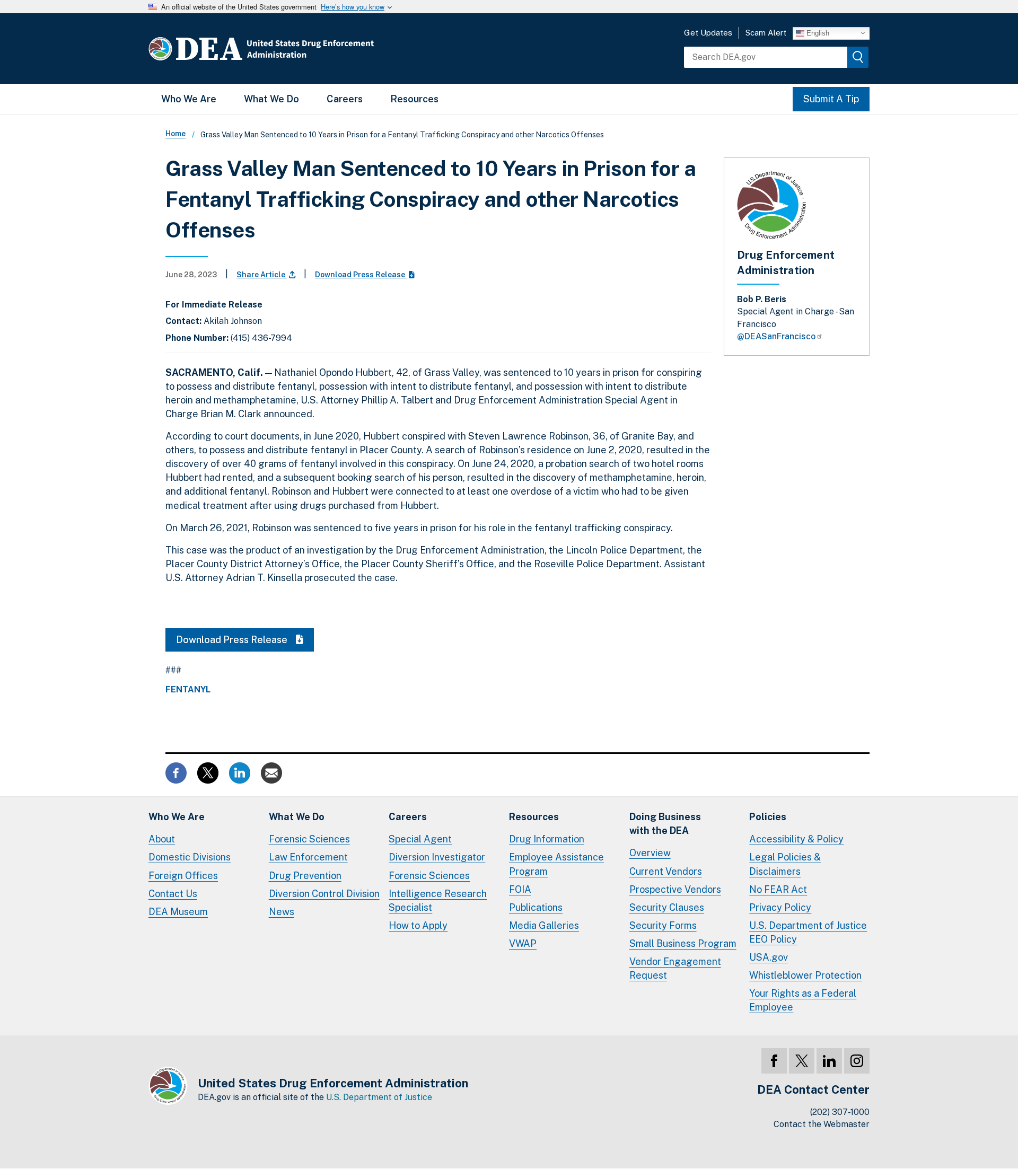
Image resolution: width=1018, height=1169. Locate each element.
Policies (767, 816)
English (816, 33)
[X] (801, 1061)
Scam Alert (765, 32)
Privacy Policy (780, 907)
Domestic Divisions (189, 857)
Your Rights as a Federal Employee (802, 1000)
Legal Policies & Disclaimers (785, 863)
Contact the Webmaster (822, 1124)
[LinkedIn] (829, 1061)
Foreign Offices (183, 875)
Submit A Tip (831, 98)
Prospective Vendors (675, 889)
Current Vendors (665, 871)
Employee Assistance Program (556, 863)
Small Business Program (682, 943)
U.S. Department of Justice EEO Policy (808, 932)
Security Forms (663, 925)
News (281, 911)
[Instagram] (857, 1061)
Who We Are (188, 98)
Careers (345, 98)
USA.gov (768, 957)
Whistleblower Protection (805, 975)
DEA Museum (178, 911)
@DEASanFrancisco (776, 336)
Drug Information (546, 839)
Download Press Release (361, 274)
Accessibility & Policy (796, 839)
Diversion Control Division (324, 893)
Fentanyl (187, 690)
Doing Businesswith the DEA (665, 823)
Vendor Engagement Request (675, 968)
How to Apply (418, 925)
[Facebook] (774, 1061)
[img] (857, 57)
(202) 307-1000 (840, 1112)
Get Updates (708, 32)
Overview (650, 852)
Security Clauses (666, 907)
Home (175, 133)
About (161, 839)
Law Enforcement (308, 857)
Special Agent (420, 839)
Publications (536, 907)
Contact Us (172, 893)
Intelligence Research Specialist (438, 900)
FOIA (520, 889)
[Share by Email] (271, 772)
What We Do (271, 98)
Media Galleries (544, 925)
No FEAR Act (778, 889)
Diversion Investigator (437, 857)
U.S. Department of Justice (379, 1097)
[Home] (292, 48)
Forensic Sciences (309, 839)
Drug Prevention (305, 875)
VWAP (523, 943)
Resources (414, 98)
